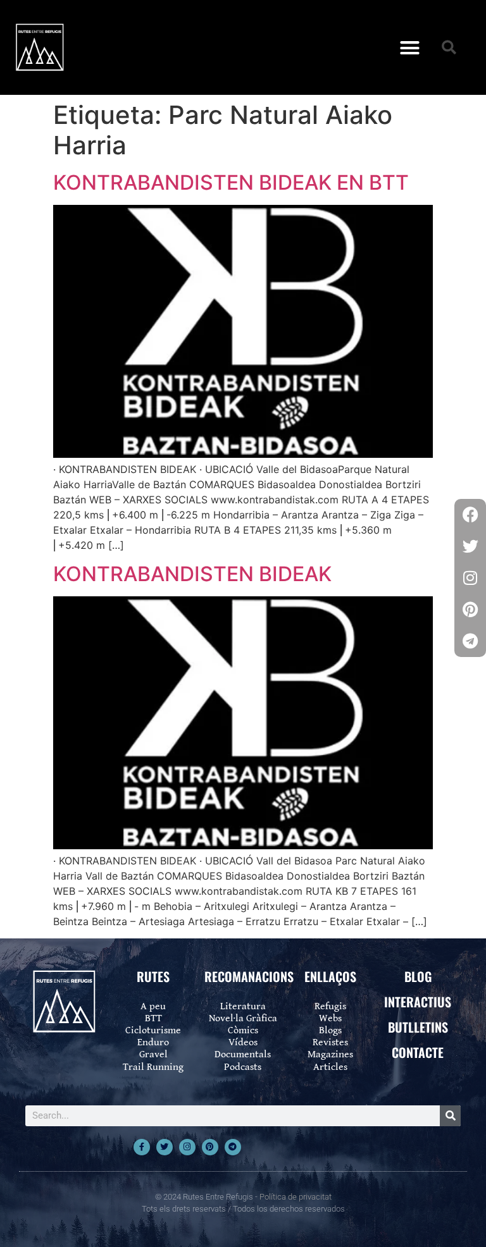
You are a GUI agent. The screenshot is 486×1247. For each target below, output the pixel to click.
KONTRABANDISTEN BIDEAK (192, 574)
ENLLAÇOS (330, 976)
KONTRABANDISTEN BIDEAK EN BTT (231, 182)
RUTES (153, 976)
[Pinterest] (210, 1147)
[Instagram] (187, 1147)
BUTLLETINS (418, 1026)
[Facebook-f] (142, 1147)
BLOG (418, 976)
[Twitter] (164, 1147)
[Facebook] (470, 515)
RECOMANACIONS (249, 976)
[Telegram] (233, 1147)
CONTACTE (418, 1052)
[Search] (450, 1115)
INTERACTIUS (417, 1001)
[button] (409, 47)
